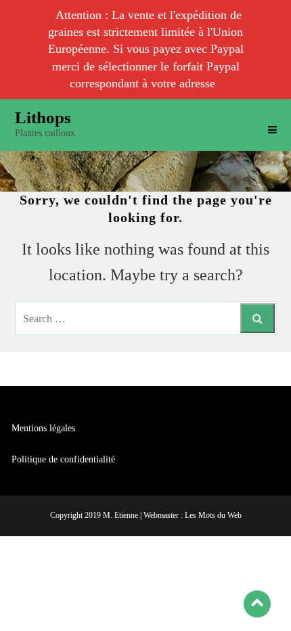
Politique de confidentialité (63, 459)
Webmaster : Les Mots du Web (192, 515)
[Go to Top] (257, 604)
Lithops (43, 117)
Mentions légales (43, 428)
